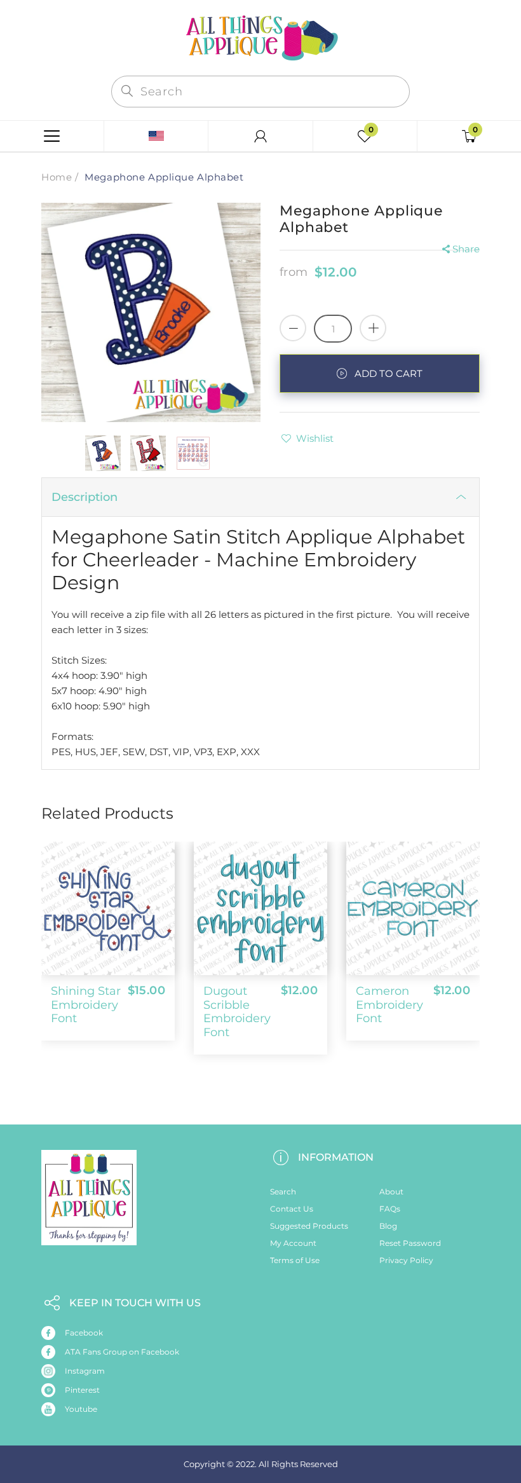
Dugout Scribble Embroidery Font (237, 1011)
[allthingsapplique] (260, 37)
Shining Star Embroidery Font (86, 1004)
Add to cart (389, 373)
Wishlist (315, 438)
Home (56, 177)
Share (466, 249)
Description (84, 497)
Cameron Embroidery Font (389, 1004)
